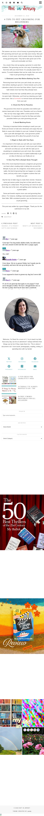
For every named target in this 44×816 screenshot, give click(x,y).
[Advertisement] (22, 467)
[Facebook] (14, 3)
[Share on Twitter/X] (11, 213)
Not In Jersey (24, 808)
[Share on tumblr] (16, 213)
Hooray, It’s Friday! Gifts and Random (10, 226)
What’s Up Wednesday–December (32, 226)
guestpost (8, 216)
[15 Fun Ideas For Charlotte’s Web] (9, 380)
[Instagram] (6, 3)
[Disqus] (22, 262)
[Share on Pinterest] (13, 213)
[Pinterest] (10, 3)
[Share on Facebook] (8, 213)
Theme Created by (22, 811)
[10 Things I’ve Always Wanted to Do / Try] (9, 390)
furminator (17, 98)
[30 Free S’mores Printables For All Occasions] (9, 400)
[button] (22, 524)
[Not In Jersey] (22, 7)
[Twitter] (3, 3)
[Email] (18, 3)
